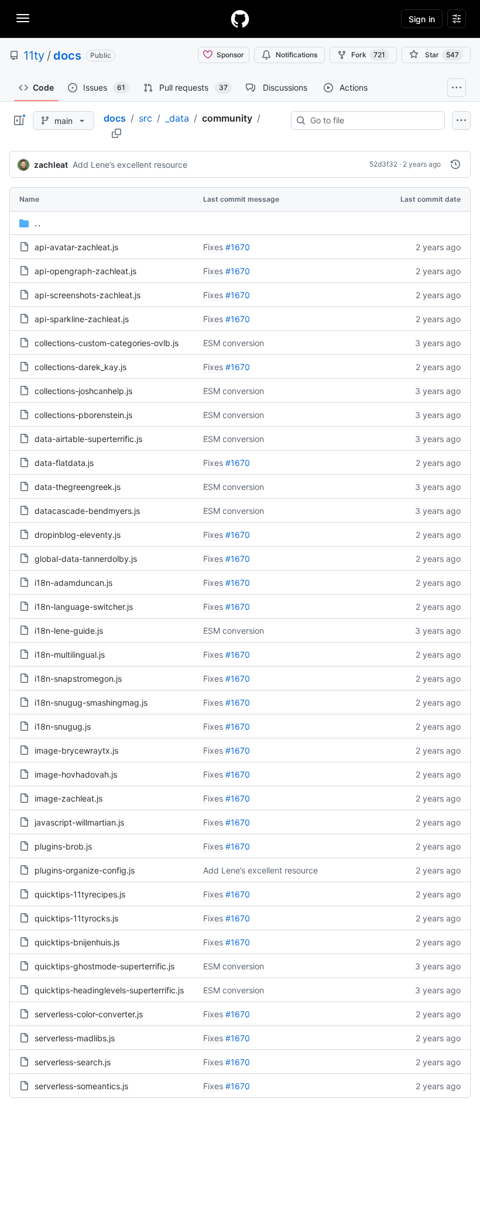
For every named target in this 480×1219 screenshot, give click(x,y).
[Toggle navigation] (23, 18)
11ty (33, 56)
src (145, 118)
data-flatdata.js (64, 463)
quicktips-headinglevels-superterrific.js (109, 990)
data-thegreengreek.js (78, 487)
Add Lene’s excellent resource (130, 165)
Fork (368, 54)
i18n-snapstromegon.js (78, 678)
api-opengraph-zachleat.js (85, 271)
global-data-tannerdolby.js (86, 559)
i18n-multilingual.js (70, 654)
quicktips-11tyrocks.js (76, 918)
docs (67, 56)
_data (177, 118)
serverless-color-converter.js (89, 1014)
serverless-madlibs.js (75, 1038)
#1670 (237, 247)
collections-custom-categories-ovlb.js (107, 343)
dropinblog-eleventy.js (78, 535)
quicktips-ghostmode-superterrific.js (104, 966)
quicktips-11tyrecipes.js (80, 894)
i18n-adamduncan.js (73, 583)
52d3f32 (383, 164)
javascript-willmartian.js (79, 822)
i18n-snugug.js (63, 726)
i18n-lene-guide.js (69, 631)
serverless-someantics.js (81, 1086)
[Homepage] (240, 18)
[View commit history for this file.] (455, 164)
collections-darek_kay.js (80, 367)
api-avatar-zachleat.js (76, 247)
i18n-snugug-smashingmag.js (91, 702)
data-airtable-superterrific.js (88, 439)
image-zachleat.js (68, 798)
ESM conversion (233, 343)
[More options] (461, 120)
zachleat (51, 165)
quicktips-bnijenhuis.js (77, 942)
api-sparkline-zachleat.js (82, 319)
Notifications (296, 54)
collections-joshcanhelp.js (83, 391)
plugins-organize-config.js (85, 870)
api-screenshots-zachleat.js (87, 295)
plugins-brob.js (63, 846)
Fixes (213, 247)
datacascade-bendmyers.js (87, 511)
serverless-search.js (73, 1062)
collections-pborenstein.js (83, 415)
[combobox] (372, 120)
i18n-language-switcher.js (84, 607)
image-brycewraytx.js (76, 750)
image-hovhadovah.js (76, 774)
